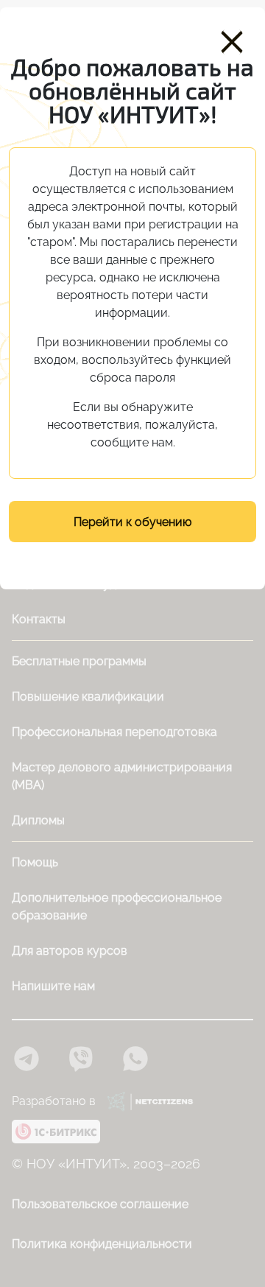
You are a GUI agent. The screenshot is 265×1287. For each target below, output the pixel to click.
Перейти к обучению (132, 522)
